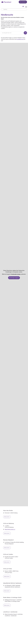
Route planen (7, 516)
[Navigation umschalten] (26, 7)
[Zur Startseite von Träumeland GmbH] (8, 2)
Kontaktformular (20, 39)
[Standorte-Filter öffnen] (25, 32)
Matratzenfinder (23, 1)
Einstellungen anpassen (14, 277)
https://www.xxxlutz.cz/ (10, 529)
